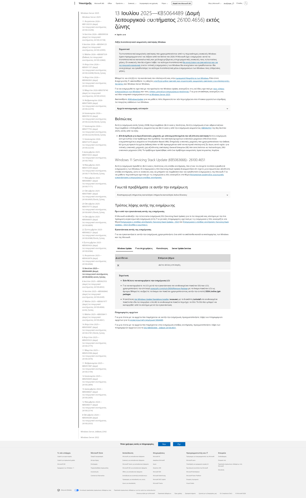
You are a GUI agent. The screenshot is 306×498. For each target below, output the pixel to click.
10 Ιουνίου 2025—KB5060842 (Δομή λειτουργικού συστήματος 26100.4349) (95, 294)
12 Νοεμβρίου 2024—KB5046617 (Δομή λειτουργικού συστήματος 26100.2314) (94, 406)
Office (110, 3)
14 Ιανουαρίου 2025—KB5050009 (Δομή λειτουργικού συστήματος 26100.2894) (94, 380)
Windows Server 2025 (90, 13)
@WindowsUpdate (135, 99)
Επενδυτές (221, 470)
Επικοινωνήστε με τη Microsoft (146, 493)
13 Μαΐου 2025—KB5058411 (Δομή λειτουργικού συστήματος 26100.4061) (94, 317)
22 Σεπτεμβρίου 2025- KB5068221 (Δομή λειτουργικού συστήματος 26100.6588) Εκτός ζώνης (94, 233)
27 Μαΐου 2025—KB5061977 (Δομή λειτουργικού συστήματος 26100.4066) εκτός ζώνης (94, 305)
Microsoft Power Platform (193, 475)
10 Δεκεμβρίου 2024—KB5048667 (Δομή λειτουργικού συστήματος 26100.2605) (94, 393)
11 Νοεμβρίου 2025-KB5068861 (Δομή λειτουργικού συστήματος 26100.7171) (94, 182)
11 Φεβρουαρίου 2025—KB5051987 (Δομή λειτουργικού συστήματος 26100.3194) (94, 367)
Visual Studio (190, 483)
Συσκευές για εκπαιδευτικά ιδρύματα (133, 460)
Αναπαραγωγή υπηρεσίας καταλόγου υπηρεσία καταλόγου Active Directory (152, 195)
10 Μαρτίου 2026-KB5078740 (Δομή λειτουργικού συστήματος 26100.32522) (95, 93)
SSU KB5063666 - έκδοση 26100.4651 (160, 327)
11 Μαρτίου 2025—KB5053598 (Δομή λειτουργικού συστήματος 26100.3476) (94, 354)
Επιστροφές (94, 464)
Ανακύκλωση (94, 472)
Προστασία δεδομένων (164, 493)
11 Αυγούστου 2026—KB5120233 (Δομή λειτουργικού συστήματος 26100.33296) (94, 25)
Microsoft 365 (99, 3)
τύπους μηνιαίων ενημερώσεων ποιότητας (169, 91)
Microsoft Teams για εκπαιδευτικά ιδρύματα (136, 464)
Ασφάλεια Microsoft (159, 460)
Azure (154, 464)
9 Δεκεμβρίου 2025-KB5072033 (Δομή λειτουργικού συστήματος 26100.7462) (94, 156)
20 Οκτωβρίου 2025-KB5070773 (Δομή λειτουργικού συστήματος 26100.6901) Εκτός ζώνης (94, 208)
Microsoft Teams (158, 483)
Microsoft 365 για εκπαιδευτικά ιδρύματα (135, 468)
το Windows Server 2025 (159, 94)
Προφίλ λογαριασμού (97, 456)
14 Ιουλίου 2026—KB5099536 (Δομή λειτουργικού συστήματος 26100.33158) (95, 37)
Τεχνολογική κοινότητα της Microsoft (197, 468)
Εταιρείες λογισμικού (192, 479)
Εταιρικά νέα (222, 460)
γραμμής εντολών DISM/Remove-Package (169, 288)
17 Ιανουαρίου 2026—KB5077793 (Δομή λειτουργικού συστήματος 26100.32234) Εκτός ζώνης (94, 130)
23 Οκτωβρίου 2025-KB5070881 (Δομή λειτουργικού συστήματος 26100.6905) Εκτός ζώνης (94, 195)
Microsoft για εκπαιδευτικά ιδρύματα (133, 456)
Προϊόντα (119, 3)
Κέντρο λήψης (95, 460)
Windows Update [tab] (124, 248)
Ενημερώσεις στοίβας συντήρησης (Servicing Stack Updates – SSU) (149, 222)
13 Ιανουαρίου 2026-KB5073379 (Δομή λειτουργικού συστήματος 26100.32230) (94, 143)
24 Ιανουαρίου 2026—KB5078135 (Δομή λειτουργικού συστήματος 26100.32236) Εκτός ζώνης (94, 117)
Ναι (164, 444)
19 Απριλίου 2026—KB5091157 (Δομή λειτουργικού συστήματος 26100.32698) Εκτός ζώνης (94, 68)
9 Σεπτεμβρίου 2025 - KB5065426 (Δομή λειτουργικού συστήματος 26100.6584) (94, 246)
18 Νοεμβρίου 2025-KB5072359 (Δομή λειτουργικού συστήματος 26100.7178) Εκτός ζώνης (94, 169)
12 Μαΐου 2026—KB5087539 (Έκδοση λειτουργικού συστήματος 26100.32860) (94, 57)
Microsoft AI (156, 456)
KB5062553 (207, 128)
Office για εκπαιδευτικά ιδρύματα (132, 472)
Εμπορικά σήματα (190, 493)
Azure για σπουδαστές (129, 483)
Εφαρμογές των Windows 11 (65, 468)
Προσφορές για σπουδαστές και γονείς (134, 479)
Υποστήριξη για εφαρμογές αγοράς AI (197, 464)
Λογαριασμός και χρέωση (148, 3)
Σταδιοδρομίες (222, 456)
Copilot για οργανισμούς (64, 456)
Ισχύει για (121, 34)
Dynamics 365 (157, 468)
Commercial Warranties (97, 475)
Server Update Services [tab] (181, 248)
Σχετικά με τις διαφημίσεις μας (208, 493)
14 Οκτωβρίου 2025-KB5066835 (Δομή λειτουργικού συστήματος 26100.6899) (94, 220)
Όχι (179, 444)
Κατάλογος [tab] (162, 248)
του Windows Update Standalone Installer (151, 299)
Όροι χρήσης (178, 493)
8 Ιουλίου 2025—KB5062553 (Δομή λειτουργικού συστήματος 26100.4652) (94, 284)
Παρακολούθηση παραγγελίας (99, 468)
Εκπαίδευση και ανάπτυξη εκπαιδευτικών (135, 475)
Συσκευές (131, 3)
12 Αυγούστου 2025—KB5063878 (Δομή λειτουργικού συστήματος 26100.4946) (94, 259)
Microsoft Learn (190, 460)
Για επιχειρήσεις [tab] (144, 248)
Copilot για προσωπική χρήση (66, 460)
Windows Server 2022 (90, 437)
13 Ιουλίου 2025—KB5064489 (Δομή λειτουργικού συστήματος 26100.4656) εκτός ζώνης (95, 272)
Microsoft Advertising (159, 475)
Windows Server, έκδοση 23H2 (94, 431)
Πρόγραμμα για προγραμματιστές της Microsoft (200, 456)
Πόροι (164, 3)
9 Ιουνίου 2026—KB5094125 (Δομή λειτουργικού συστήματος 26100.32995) (94, 47)
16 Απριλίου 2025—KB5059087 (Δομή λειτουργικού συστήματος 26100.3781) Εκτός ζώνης (94, 328)
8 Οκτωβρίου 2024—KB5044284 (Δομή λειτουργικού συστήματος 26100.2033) (94, 419)
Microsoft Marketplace (192, 472)
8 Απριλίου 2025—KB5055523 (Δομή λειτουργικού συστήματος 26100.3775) (94, 341)
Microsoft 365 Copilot (159, 479)
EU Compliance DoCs (226, 493)
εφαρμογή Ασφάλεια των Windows (192, 78)
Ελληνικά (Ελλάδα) (66, 490)
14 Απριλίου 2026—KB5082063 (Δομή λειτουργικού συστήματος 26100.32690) (94, 81)
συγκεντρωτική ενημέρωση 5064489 (146, 320)
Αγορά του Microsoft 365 (182, 3)
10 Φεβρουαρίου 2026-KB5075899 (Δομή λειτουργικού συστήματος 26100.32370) (94, 104)
